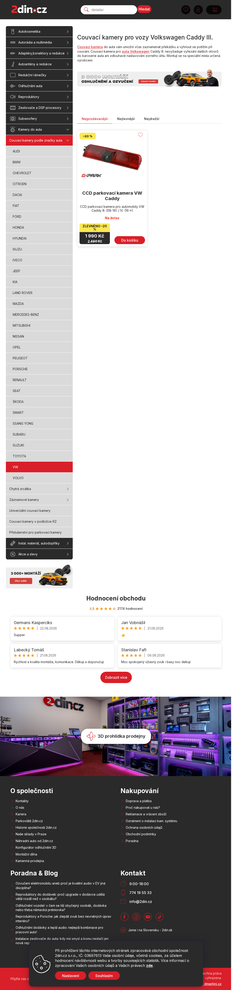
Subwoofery (27, 118)
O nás (20, 807)
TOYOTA (19, 456)
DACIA (17, 195)
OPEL (17, 347)
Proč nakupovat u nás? (143, 807)
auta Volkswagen (136, 51)
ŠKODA (18, 402)
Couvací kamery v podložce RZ (33, 521)
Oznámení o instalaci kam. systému (151, 821)
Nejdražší (151, 119)
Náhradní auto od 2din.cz (34, 841)
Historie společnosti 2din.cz (36, 827)
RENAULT (20, 380)
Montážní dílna (26, 854)
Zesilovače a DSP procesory (39, 108)
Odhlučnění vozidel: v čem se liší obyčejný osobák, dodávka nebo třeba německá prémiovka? (61, 908)
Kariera (21, 814)
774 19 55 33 (140, 892)
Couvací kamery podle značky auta (35, 140)
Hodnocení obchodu (116, 598)
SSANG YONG (23, 423)
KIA (15, 282)
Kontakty (22, 801)
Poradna (132, 841)
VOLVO (18, 478)
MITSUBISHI (21, 325)
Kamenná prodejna (30, 861)
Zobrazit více (116, 677)
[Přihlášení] (196, 9)
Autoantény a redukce (35, 64)
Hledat (142, 9)
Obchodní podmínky (141, 834)
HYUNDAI (20, 238)
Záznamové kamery (24, 500)
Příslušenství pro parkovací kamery (35, 532)
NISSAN (18, 336)
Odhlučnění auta (30, 86)
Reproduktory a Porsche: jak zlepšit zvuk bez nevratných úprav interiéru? (63, 918)
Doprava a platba (139, 801)
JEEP (16, 271)
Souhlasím (102, 975)
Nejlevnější (126, 119)
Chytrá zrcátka (20, 489)
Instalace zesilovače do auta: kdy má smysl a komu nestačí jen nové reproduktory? (62, 941)
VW (15, 467)
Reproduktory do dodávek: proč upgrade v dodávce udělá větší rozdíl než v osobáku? (60, 896)
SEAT (17, 391)
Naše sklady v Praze (31, 834)
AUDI (16, 151)
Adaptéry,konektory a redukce (41, 53)
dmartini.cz (212, 984)
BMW (17, 162)
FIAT (16, 206)
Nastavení (68, 975)
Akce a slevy (28, 554)
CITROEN (20, 184)
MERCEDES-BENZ (26, 314)
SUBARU (19, 434)
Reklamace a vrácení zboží (146, 814)
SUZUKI (18, 445)
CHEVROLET (22, 173)
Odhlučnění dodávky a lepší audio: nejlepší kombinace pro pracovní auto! (59, 930)
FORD (17, 216)
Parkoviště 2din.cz (29, 821)
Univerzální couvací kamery (30, 510)
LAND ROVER (22, 293)
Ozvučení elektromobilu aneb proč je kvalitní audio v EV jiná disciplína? (60, 885)
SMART (18, 412)
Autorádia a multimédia (35, 42)
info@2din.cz (140, 901)
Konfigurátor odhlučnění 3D (36, 847)
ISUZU (17, 249)
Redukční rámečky (32, 75)
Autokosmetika (29, 31)
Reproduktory (28, 97)
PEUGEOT (20, 358)
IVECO (17, 260)
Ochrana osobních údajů (144, 827)
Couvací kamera (90, 47)
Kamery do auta (30, 129)
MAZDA (18, 304)
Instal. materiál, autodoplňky (39, 543)
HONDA (18, 227)
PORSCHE (20, 369)
